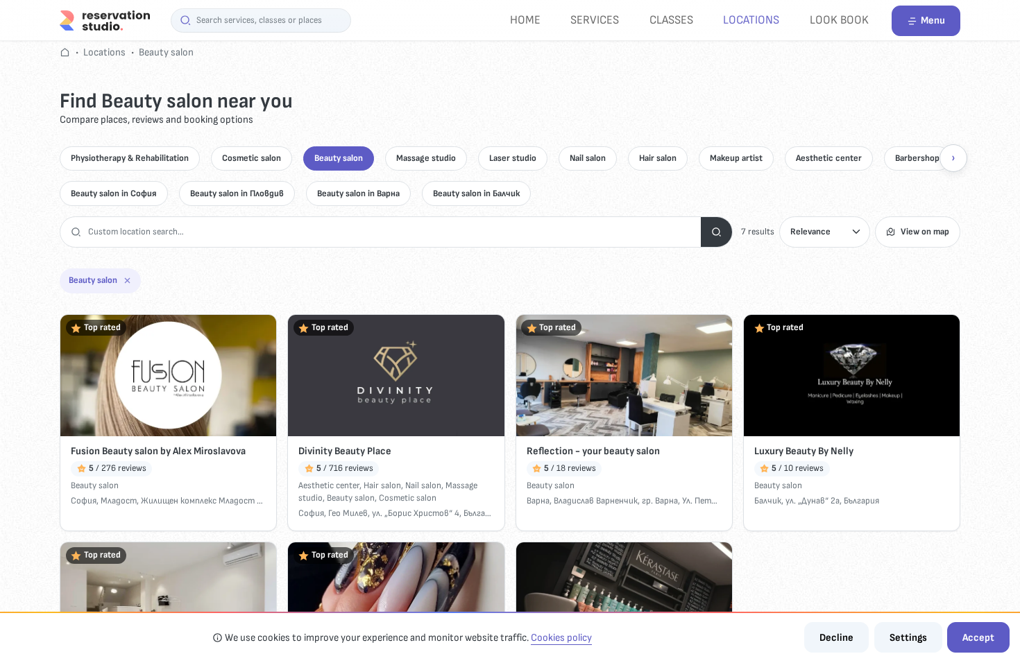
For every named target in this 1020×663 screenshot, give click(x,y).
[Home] (105, 20)
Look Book (839, 19)
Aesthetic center (829, 158)
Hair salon (658, 158)
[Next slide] (953, 158)
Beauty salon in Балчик (476, 193)
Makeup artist (736, 158)
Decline (836, 637)
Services (594, 19)
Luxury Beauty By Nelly (803, 451)
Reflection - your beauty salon (593, 451)
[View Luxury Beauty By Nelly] (852, 375)
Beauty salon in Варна (358, 193)
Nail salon (588, 158)
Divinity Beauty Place (344, 451)
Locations (751, 19)
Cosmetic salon (251, 158)
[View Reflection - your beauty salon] (624, 375)
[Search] (716, 232)
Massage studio (426, 158)
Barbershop (917, 158)
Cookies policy (561, 637)
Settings (908, 637)
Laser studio (512, 158)
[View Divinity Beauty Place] (396, 375)
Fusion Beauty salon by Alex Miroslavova (158, 451)
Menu (933, 20)
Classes (671, 19)
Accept (978, 637)
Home (525, 19)
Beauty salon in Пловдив (237, 193)
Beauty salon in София (114, 193)
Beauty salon (166, 52)
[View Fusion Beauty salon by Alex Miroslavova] (168, 375)
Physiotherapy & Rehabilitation (130, 158)
